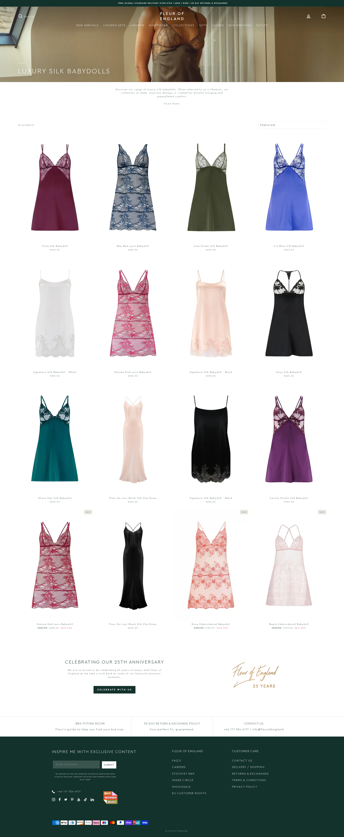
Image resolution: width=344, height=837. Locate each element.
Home (21, 63)
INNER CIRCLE (183, 780)
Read (167, 104)
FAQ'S (176, 760)
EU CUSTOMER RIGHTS (189, 793)
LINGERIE (137, 25)
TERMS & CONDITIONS (249, 780)
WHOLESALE (181, 787)
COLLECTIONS (183, 25)
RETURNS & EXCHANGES (250, 773)
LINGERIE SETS (114, 25)
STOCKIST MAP (183, 773)
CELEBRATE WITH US (114, 689)
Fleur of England (178, 831)
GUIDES (218, 25)
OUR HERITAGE (239, 25)
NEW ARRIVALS (87, 25)
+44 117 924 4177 (68, 791)
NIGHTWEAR (158, 25)
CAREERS (179, 767)
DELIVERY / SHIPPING (248, 767)
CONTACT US (242, 760)
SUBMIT (109, 765)
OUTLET (262, 25)
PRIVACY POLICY (244, 787)
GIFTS (203, 25)
